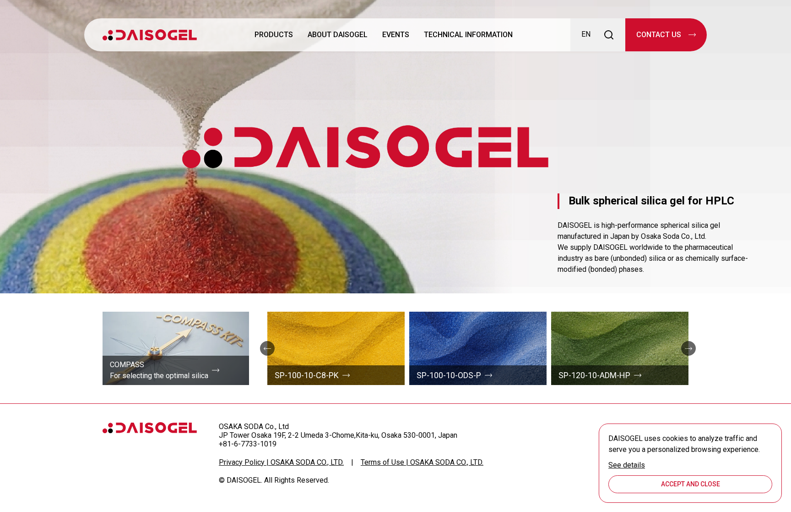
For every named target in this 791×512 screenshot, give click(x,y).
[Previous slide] (267, 348)
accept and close (690, 484)
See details (626, 465)
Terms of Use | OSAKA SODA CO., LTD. (422, 462)
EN (586, 34)
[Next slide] (688, 348)
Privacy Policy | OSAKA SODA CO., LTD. (281, 462)
